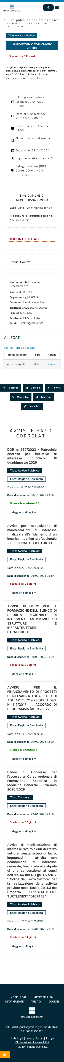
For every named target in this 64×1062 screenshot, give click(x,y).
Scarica (51, 364)
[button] (57, 8)
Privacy (29, 1038)
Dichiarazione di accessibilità (32, 1042)
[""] (48, 7)
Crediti (40, 1038)
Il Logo (50, 1038)
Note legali (16, 1038)
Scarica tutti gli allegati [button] (19, 347)
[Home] (12, 7)
